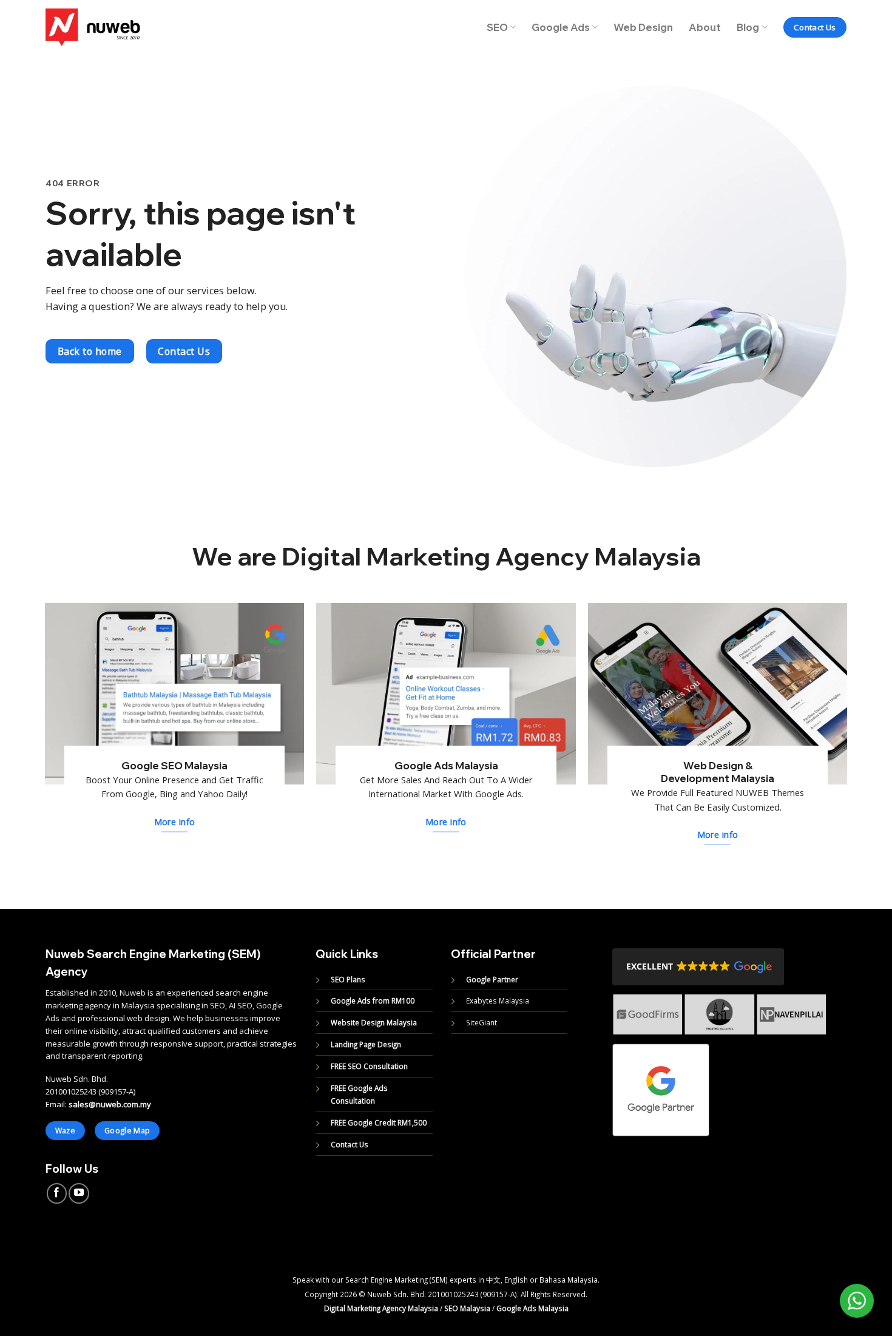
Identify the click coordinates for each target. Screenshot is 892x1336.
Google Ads (561, 27)
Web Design (643, 27)
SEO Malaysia (467, 1308)
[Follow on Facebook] (57, 1193)
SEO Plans (348, 979)
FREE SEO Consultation (369, 1066)
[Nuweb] (93, 27)
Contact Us (349, 1144)
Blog (748, 27)
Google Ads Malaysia (532, 1308)
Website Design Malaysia (374, 1022)
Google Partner (492, 979)
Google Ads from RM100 (372, 1000)
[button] (698, 966)
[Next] (834, 1023)
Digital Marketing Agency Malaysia (381, 1308)
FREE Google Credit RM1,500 (379, 1122)
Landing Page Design (366, 1044)
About (705, 27)
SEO (497, 27)
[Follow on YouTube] (79, 1193)
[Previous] (605, 1023)
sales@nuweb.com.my (110, 1104)
